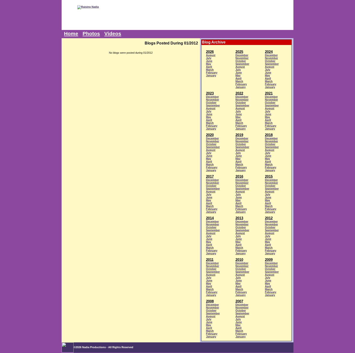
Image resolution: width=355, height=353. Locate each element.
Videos (112, 34)
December (241, 55)
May (208, 63)
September (242, 63)
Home (71, 34)
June (209, 60)
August (210, 55)
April (209, 66)
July (208, 58)
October (240, 60)
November (241, 58)
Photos (91, 34)
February (211, 72)
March (210, 69)
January (211, 75)
